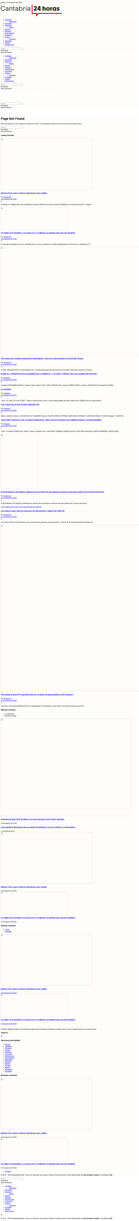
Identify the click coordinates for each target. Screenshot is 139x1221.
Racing (11, 27)
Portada (8, 1066)
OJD (110, 1175)
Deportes (8, 25)
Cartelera (12, 39)
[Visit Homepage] (31, 16)
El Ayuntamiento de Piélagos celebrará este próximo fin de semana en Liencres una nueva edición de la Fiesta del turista (52, 492)
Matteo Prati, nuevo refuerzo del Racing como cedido (24, 193)
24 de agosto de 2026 (9, 395)
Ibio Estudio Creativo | (92, 1175)
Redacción (7, 197)
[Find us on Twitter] (1, 1036)
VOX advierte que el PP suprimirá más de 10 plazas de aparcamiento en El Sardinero (37, 694)
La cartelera (6, 389)
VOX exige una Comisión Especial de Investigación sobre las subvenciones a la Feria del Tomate (42, 358)
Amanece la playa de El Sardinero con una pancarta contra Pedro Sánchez (32, 819)
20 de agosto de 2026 (9, 498)
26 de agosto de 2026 (9, 199)
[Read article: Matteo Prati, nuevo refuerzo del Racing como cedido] (69, 164)
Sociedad (8, 41)
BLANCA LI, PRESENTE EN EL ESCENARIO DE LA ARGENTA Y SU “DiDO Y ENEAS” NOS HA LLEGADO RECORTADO (49, 374)
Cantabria (8, 20)
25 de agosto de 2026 (9, 364)
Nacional (8, 31)
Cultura (7, 37)
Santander (8, 24)
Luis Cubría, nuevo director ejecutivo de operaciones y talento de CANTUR (33, 511)
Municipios (12, 22)
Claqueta (7, 378)
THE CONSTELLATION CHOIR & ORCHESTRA (20, 404)
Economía (8, 35)
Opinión (7, 43)
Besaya (7, 29)
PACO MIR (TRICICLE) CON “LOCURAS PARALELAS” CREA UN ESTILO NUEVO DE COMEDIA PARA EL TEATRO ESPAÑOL (51, 420)
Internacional (9, 33)
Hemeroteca (9, 45)
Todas (7, 930)
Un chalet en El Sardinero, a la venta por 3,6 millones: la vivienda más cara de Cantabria (38, 233)
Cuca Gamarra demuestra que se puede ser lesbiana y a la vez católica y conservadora (38, 827)
